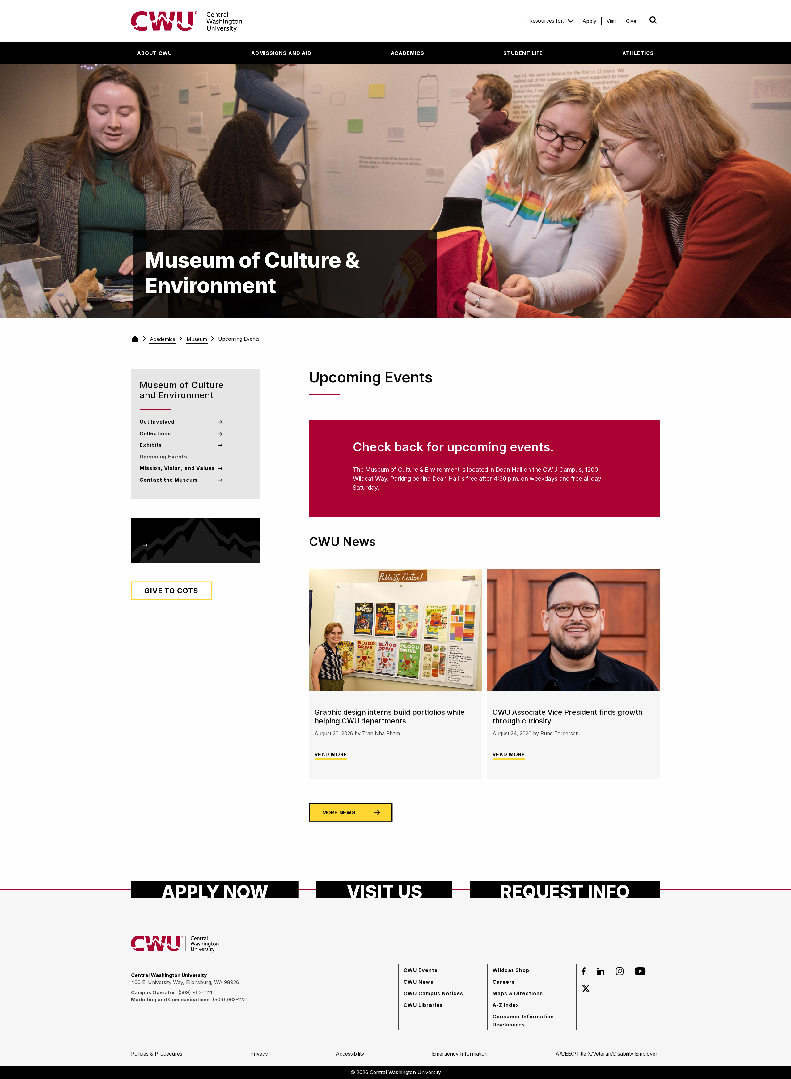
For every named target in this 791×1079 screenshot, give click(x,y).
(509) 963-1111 (195, 992)
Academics (162, 339)
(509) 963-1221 (230, 999)
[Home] (135, 339)
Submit (644, 20)
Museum (197, 339)
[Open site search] (653, 20)
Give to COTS (171, 590)
